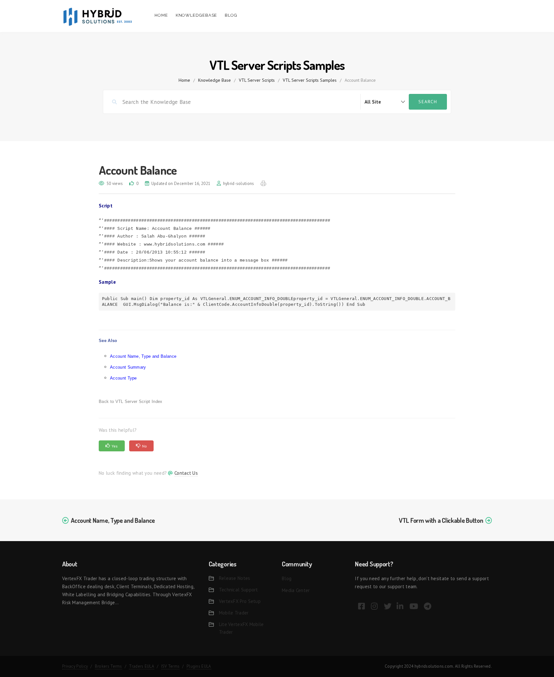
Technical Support (238, 590)
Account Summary (128, 367)
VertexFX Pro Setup (240, 601)
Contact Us (186, 473)
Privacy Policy (75, 666)
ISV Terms (170, 666)
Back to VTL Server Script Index (130, 401)
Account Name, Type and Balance (143, 356)
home (184, 80)
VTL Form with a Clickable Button (441, 520)
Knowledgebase (196, 15)
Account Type (123, 378)
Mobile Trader (234, 613)
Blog (231, 15)
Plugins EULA (199, 666)
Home (161, 15)
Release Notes (234, 578)
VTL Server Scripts (257, 80)
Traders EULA (141, 666)
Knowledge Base (214, 80)
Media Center (296, 590)
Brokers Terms (108, 666)
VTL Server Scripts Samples (310, 80)
